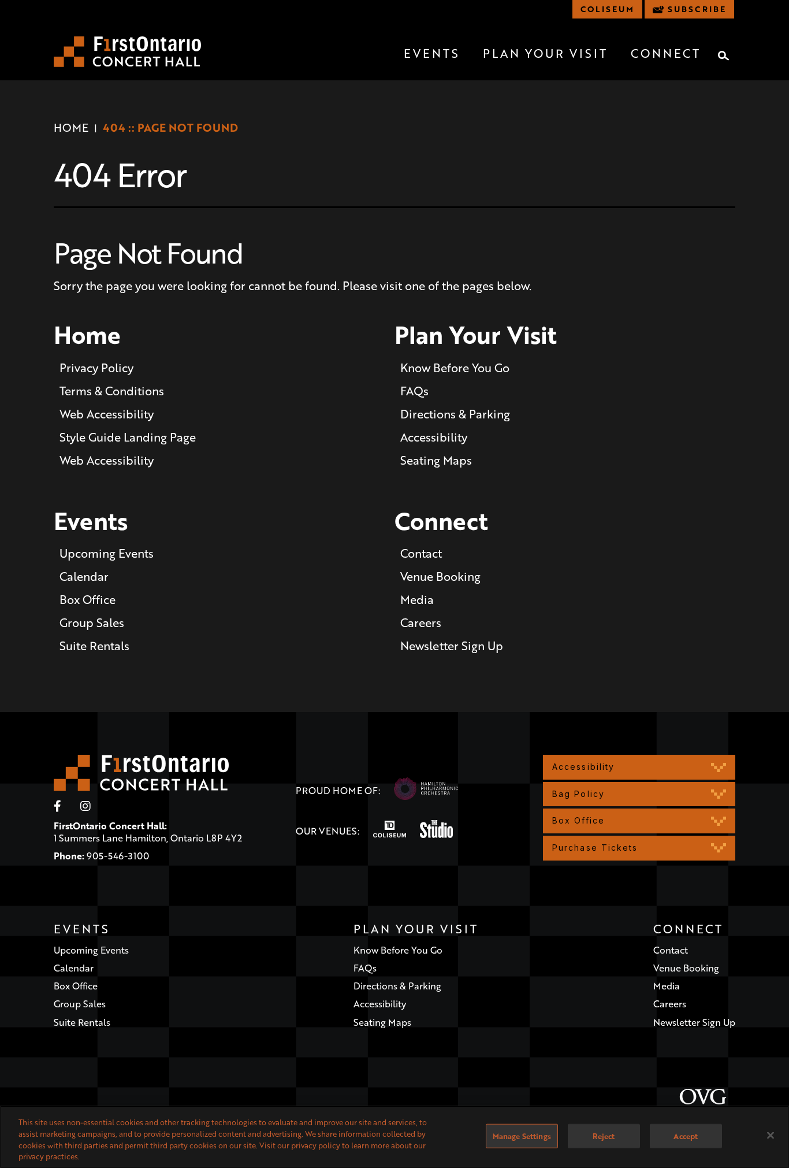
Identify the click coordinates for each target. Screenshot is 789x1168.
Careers (420, 622)
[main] (394, 399)
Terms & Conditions (111, 391)
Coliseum (607, 9)
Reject (604, 1135)
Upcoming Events (106, 553)
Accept (685, 1135)
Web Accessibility (106, 414)
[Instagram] (85, 806)
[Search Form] (723, 55)
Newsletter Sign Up (451, 645)
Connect (666, 53)
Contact (421, 553)
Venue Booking (440, 576)
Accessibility (433, 437)
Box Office (87, 599)
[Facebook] (57, 806)
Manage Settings (522, 1135)
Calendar (84, 576)
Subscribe (697, 9)
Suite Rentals (94, 645)
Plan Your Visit (545, 53)
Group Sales (91, 622)
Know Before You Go (454, 367)
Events (432, 53)
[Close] (770, 1135)
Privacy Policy (96, 367)
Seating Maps (436, 460)
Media (417, 599)
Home (71, 127)
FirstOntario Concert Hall (127, 51)
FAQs (414, 391)
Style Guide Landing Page (127, 437)
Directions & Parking (455, 414)
